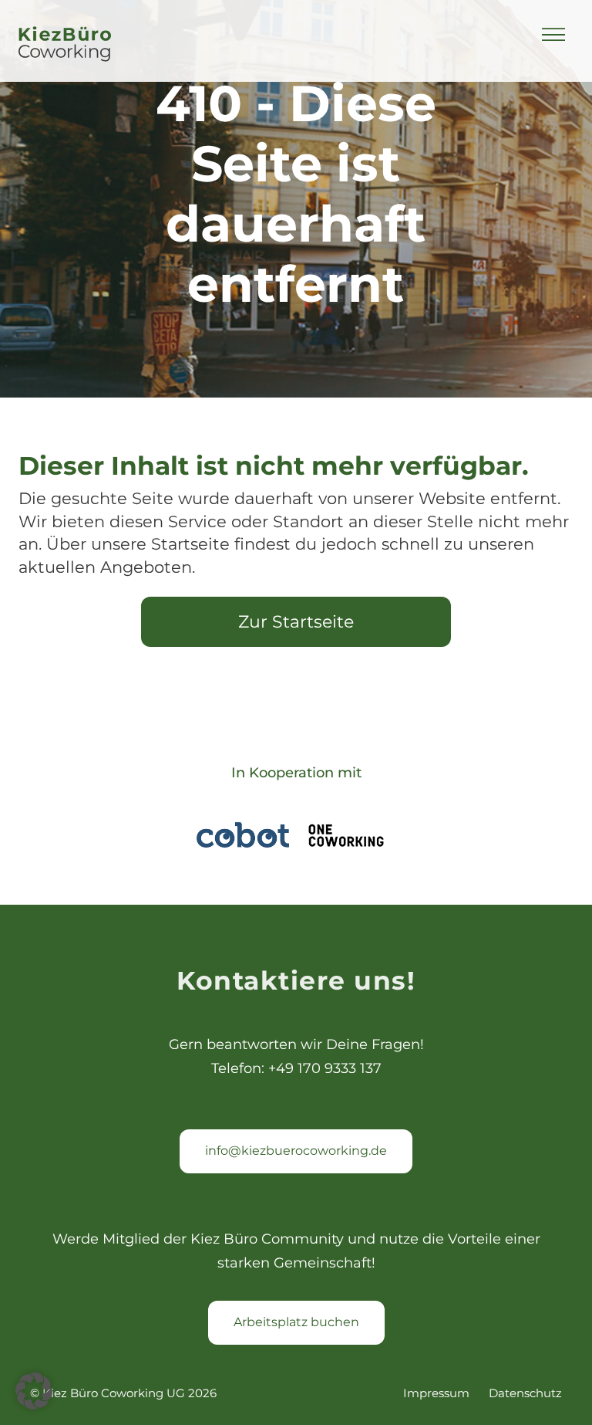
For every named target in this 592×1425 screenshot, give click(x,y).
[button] (34, 1391)
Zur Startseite (296, 621)
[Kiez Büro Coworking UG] (65, 45)
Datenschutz (525, 1393)
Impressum (436, 1393)
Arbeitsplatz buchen (296, 1322)
